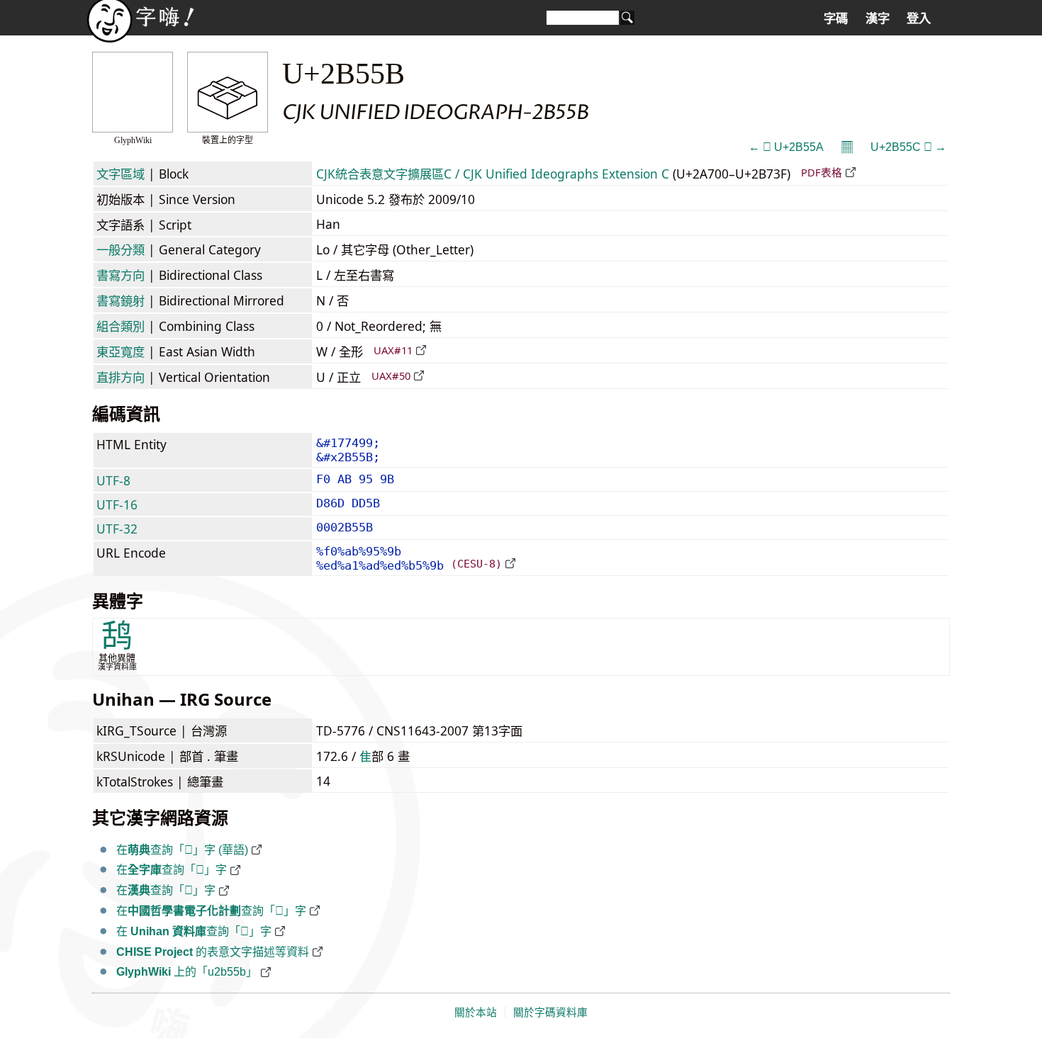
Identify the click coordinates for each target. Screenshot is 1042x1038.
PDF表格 (821, 172)
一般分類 (120, 249)
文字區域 (120, 173)
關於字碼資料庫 (550, 1012)
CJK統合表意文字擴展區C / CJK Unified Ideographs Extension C (492, 173)
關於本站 (475, 1012)
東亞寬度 (120, 351)
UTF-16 (117, 504)
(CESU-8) (476, 564)
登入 (919, 18)
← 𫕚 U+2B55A (786, 147)
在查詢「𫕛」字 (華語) (182, 850)
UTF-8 (113, 480)
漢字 (877, 18)
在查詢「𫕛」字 (171, 870)
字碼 (836, 18)
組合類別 (120, 325)
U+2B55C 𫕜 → (908, 147)
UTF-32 (117, 528)
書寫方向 (120, 274)
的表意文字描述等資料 (212, 952)
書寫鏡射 (120, 300)
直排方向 (120, 376)
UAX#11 (393, 350)
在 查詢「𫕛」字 (193, 931)
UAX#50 (390, 375)
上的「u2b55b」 (186, 972)
